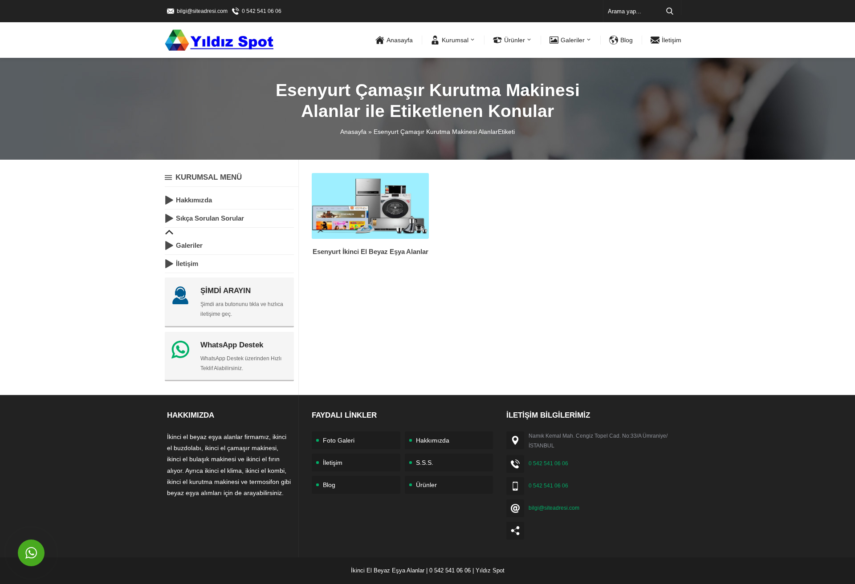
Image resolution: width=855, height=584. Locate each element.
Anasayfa (353, 131)
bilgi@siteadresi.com (202, 11)
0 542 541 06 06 (261, 11)
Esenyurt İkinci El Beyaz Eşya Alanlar (370, 251)
